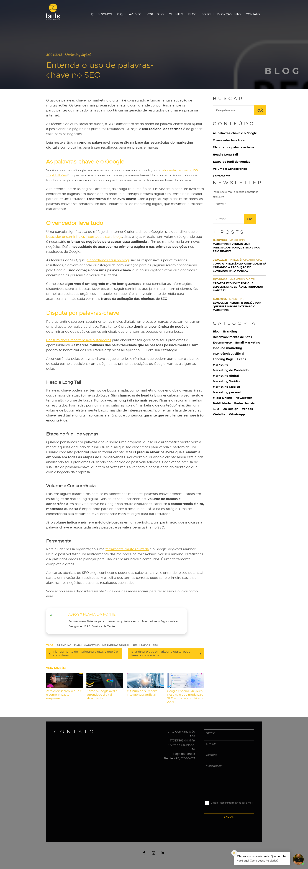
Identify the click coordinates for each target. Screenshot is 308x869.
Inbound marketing (227, 348)
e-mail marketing (87, 645)
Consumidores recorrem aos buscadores (78, 340)
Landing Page (223, 359)
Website (219, 414)
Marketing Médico (226, 386)
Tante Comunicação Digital (54, 14)
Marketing (220, 364)
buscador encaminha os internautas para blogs (84, 236)
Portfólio (155, 14)
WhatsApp (237, 414)
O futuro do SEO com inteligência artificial (142, 693)
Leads (241, 359)
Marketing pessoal (227, 392)
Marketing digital (226, 375)
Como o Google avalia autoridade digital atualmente (101, 695)
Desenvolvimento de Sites (232, 337)
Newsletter (243, 398)
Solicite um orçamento (221, 14)
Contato (253, 14)
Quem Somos (101, 14)
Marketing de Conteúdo (230, 370)
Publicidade (222, 403)
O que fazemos (129, 14)
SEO (155, 645)
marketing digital (116, 645)
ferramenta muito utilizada (127, 549)
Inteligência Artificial (228, 353)
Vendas (247, 409)
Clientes (176, 14)
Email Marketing (247, 342)
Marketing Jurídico (227, 381)
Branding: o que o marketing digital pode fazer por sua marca (160, 653)
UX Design (230, 409)
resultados (141, 645)
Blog (192, 14)
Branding (230, 331)
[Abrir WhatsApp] (9, 860)
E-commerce (222, 342)
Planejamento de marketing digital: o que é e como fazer (85, 653)
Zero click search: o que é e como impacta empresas (64, 695)
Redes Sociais (244, 403)
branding (64, 645)
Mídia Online (222, 398)
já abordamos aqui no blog (107, 260)
